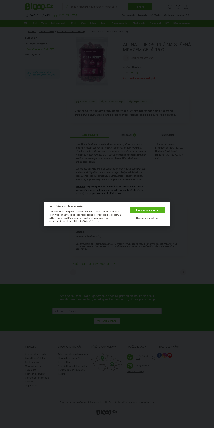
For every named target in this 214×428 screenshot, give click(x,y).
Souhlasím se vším (147, 210)
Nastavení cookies (147, 218)
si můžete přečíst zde (89, 221)
